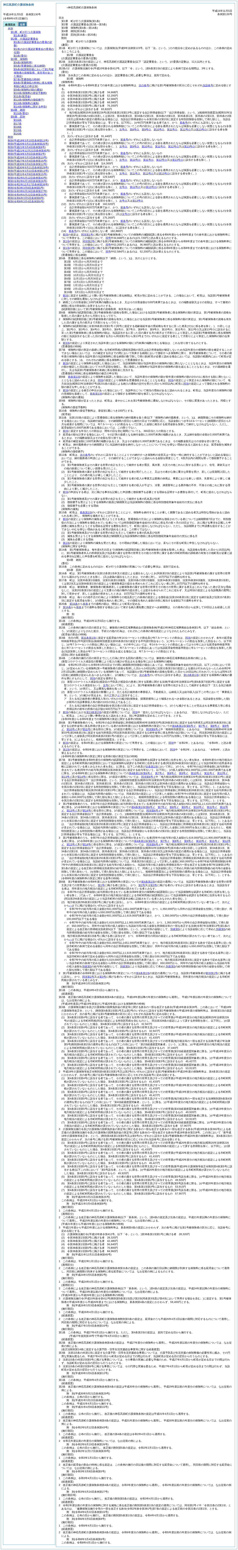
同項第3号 (88, 248)
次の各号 (144, 85)
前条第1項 (74, 376)
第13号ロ (137, 200)
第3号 (153, 885)
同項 (100, 380)
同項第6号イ (153, 729)
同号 (108, 237)
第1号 (101, 885)
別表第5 (175, 929)
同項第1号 (87, 234)
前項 (65, 234)
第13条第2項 (93, 712)
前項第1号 (212, 973)
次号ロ (123, 200)
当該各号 (208, 85)
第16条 (74, 603)
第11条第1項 (88, 637)
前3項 (66, 343)
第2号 (141, 885)
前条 (85, 603)
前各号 (184, 122)
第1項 (66, 241)
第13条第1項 (191, 675)
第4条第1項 (179, 725)
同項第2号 (88, 241)
